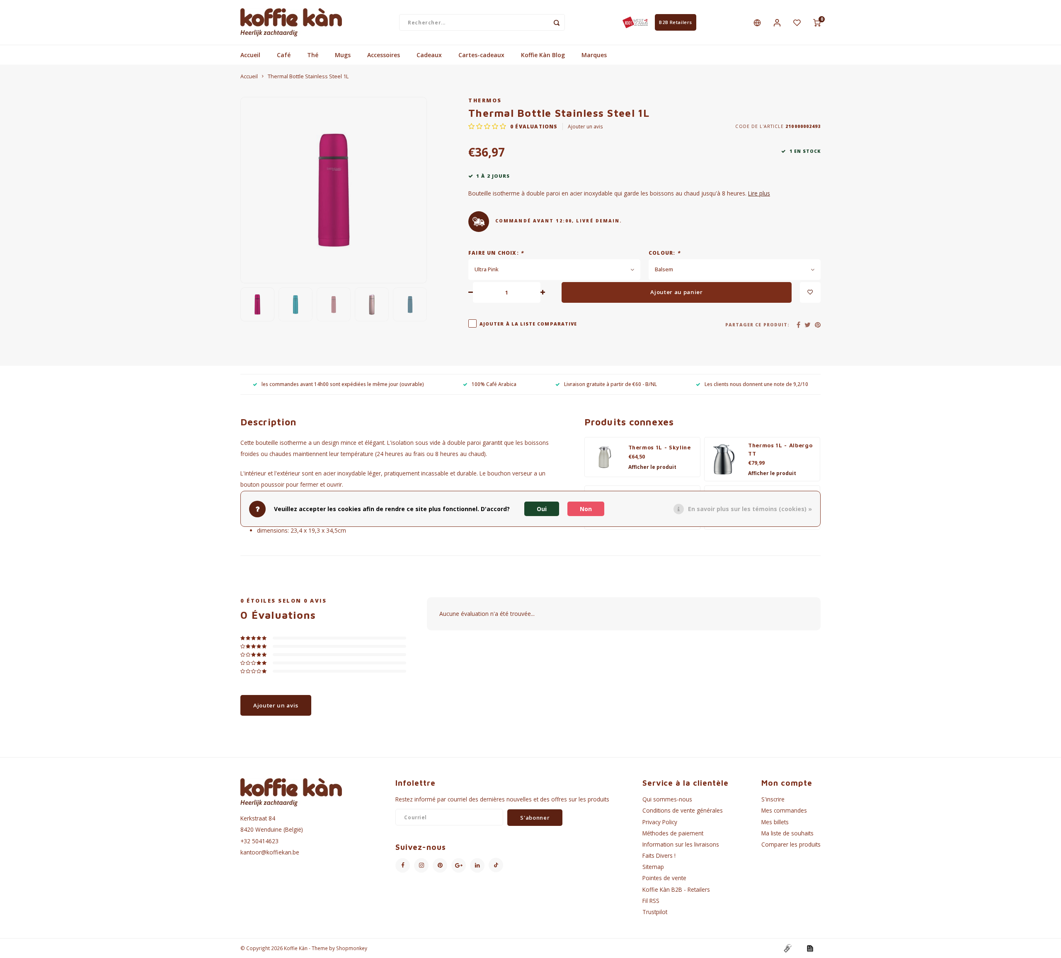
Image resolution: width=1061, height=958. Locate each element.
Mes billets (775, 822)
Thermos (485, 100)
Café (284, 55)
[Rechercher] (556, 22)
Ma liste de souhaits (787, 833)
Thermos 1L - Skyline (659, 447)
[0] (817, 22)
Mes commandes (784, 810)
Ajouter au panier (676, 292)
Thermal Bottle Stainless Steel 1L (308, 76)
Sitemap (653, 867)
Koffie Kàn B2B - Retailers (676, 889)
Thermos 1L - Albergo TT (780, 449)
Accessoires (383, 55)
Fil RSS (650, 901)
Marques (594, 55)
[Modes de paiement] (787, 947)
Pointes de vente (664, 878)
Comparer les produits (791, 844)
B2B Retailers (675, 22)
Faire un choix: (495, 252)
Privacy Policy (659, 822)
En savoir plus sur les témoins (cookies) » (750, 509)
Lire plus (759, 193)
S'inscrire (773, 799)
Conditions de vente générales (682, 810)
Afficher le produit (652, 467)
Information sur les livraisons (680, 844)
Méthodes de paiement (672, 833)
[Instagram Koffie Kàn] (421, 865)
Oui (542, 509)
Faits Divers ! (659, 855)
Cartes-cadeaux (481, 55)
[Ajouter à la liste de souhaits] (810, 292)
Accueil (250, 55)
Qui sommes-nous (667, 799)
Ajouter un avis (585, 126)
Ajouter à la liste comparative (528, 324)
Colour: (664, 252)
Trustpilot (654, 912)
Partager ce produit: (757, 325)
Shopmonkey (351, 948)
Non (586, 509)
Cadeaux (429, 55)
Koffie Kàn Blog (543, 55)
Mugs (343, 55)
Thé (312, 55)
